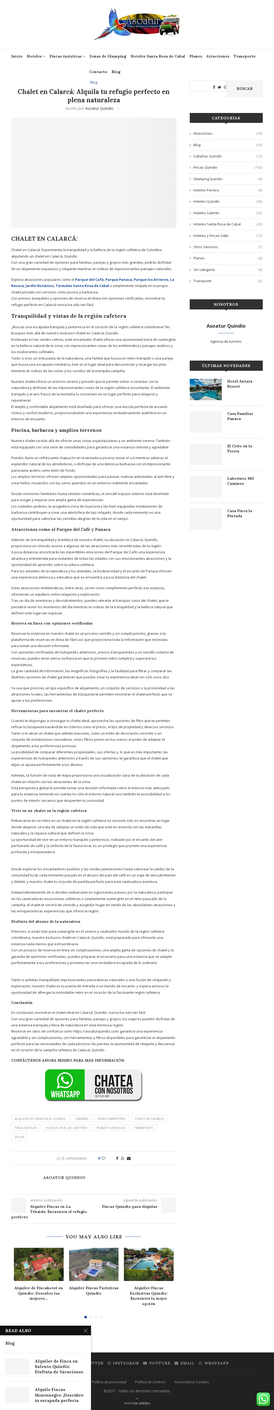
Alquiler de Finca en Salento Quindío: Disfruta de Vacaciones (59, 1367)
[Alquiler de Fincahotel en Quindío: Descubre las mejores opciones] (39, 1264)
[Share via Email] (129, 1158)
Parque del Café (89, 279)
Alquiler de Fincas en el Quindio (40, 1119)
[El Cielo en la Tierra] (206, 454)
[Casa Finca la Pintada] (206, 519)
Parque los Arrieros (151, 279)
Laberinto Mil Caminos (240, 481)
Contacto (98, 71)
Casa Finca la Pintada (239, 513)
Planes (195, 56)
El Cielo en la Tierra (239, 449)
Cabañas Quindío (227, 156)
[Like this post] (106, 1158)
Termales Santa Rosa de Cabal (82, 285)
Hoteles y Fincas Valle (227, 235)
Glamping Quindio (227, 178)
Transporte (245, 56)
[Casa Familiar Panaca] (206, 422)
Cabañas (81, 1119)
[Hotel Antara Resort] (206, 389)
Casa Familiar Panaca (240, 416)
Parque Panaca (118, 279)
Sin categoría (227, 269)
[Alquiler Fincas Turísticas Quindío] (94, 1264)
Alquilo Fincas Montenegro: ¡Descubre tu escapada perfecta (59, 1395)
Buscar (245, 88)
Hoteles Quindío (227, 201)
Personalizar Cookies (191, 1381)
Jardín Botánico (40, 285)
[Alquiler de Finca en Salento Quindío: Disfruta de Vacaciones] (17, 1367)
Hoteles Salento (227, 212)
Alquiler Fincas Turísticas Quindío (94, 1291)
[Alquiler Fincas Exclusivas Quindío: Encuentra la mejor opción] (149, 1264)
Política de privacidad (109, 1381)
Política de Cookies (150, 1381)
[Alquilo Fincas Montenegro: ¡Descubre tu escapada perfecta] (17, 1395)
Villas (19, 1137)
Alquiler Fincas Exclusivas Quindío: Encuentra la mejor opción (149, 1296)
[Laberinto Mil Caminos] (206, 486)
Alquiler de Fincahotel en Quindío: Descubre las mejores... (38, 1293)
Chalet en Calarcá (149, 1119)
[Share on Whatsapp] (122, 1158)
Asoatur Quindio (99, 108)
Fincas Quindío (227, 167)
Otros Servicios (227, 246)
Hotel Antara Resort (239, 384)
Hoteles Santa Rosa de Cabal (158, 56)
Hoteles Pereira (227, 190)
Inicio (16, 56)
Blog (116, 71)
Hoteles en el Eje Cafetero (66, 1128)
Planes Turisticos (111, 1128)
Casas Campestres (111, 1119)
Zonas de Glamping (107, 56)
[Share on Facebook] (117, 1158)
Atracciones (217, 56)
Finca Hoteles (26, 1128)
